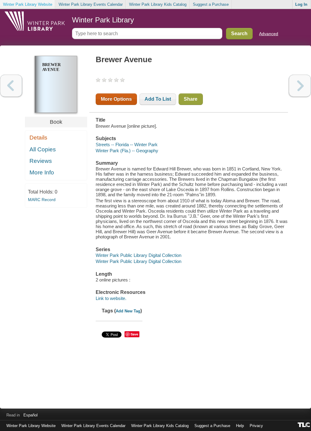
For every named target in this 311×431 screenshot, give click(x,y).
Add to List (158, 99)
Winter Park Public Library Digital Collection (138, 255)
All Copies (42, 149)
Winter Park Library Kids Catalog (157, 4)
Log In (301, 4)
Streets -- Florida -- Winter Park (127, 144)
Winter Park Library (103, 20)
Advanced (268, 33)
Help (240, 425)
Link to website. (111, 298)
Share (190, 99)
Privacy (256, 425)
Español (30, 415)
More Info (41, 172)
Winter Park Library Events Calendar (91, 4)
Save (134, 334)
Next (300, 86)
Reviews (40, 161)
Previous (11, 86)
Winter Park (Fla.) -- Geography (127, 150)
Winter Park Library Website (27, 4)
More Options (116, 99)
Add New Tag (128, 311)
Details (38, 137)
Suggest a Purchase (211, 4)
